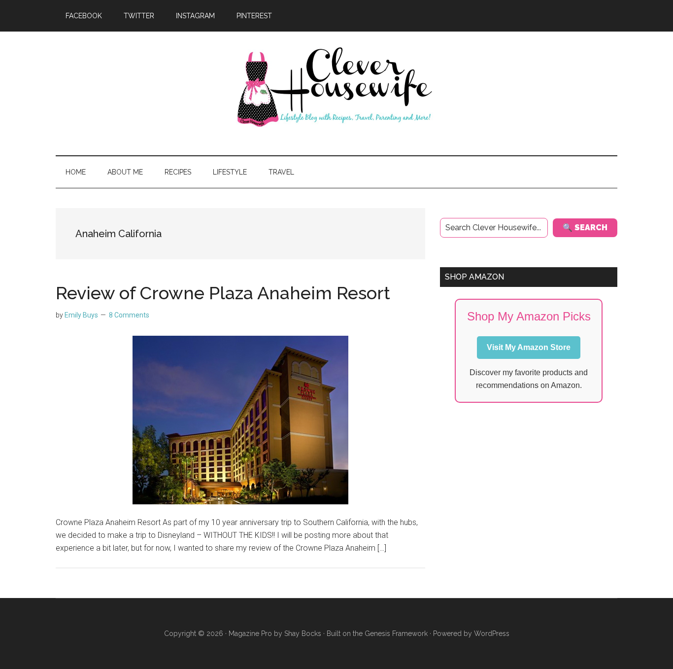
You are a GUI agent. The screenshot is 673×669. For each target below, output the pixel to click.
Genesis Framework (396, 633)
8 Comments (129, 315)
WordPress (491, 633)
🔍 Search (585, 227)
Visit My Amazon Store (529, 347)
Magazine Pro (250, 633)
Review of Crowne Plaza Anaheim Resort (223, 292)
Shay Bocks (302, 633)
